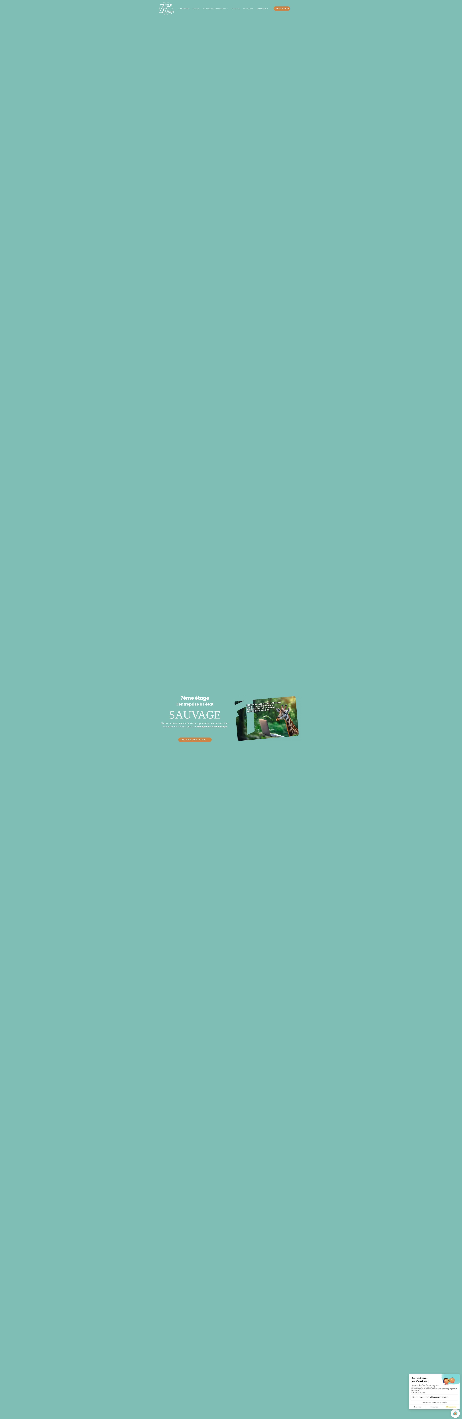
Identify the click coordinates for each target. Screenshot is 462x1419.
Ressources (248, 8)
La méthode (184, 8)
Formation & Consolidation (214, 8)
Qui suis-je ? (262, 8)
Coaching (236, 8)
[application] (227, 8)
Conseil (196, 8)
